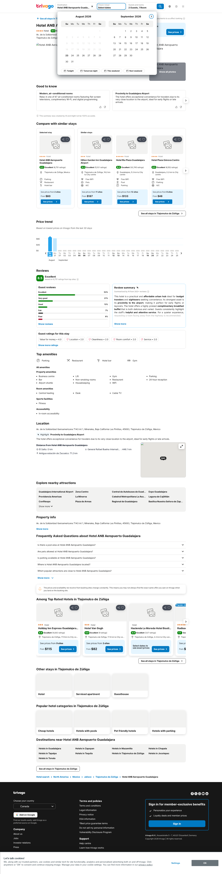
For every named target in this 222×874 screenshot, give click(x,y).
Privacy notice (86, 814)
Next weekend (135, 71)
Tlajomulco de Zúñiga (107, 776)
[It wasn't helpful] (105, 107)
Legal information (88, 810)
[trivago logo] (45, 6)
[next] (151, 16)
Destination (62, 5)
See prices (173, 32)
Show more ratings (48, 345)
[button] (76, 6)
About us (17, 834)
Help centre (85, 843)
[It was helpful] (100, 107)
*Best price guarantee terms (93, 823)
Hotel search (42, 776)
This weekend (113, 71)
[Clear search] (92, 6)
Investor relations (22, 842)
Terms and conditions (90, 805)
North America (61, 776)
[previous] (46, 253)
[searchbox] (75, 7)
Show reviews (45, 324)
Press (16, 847)
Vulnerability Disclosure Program (95, 832)
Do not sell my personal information (96, 827)
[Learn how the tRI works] (77, 279)
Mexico (76, 776)
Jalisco (88, 776)
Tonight (70, 71)
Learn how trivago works (91, 847)
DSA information (87, 819)
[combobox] (76, 6)
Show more (44, 506)
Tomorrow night (90, 71)
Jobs (15, 838)
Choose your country (23, 800)
